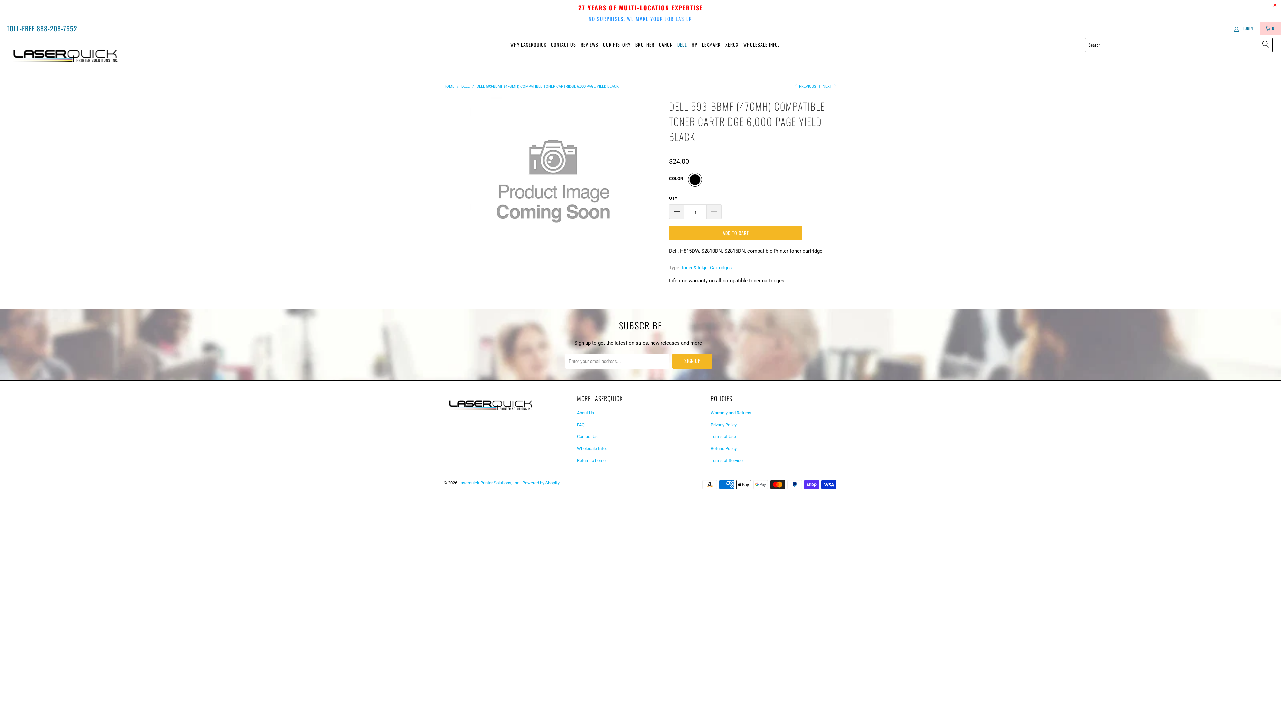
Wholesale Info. (761, 44)
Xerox (732, 44)
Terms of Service (727, 460)
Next (828, 86)
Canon (666, 44)
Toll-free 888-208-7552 (42, 28)
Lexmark (711, 44)
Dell (682, 44)
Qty (673, 198)
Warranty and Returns (731, 412)
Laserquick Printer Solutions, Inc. (489, 482)
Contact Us (563, 44)
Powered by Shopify (541, 482)
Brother (644, 44)
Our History (617, 44)
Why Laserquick (528, 44)
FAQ (581, 424)
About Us (585, 412)
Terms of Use (723, 436)
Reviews (589, 44)
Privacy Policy (724, 424)
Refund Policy (724, 448)
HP (694, 44)
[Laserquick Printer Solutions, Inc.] (106, 54)
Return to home (591, 460)
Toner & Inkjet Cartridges (706, 267)
